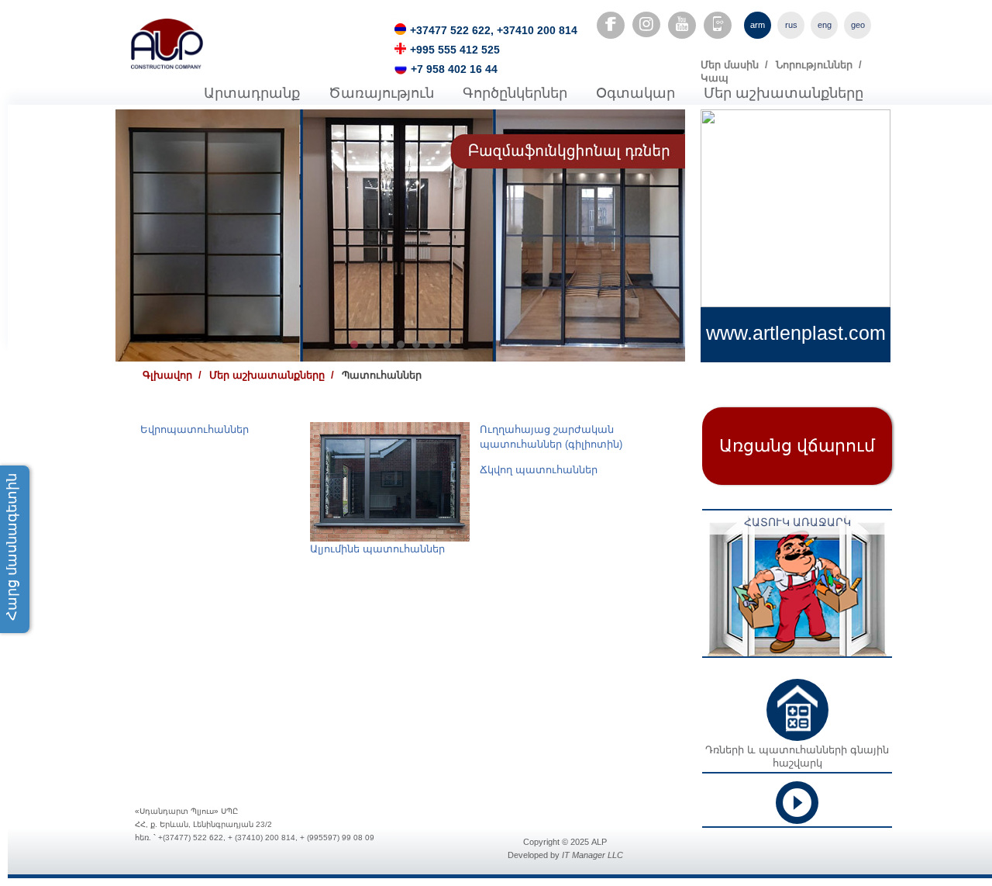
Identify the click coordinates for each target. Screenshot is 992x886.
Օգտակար (635, 93)
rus (791, 24)
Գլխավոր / (172, 375)
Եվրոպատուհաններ (194, 429)
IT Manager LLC (592, 855)
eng (825, 24)
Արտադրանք (252, 93)
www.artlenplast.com (796, 333)
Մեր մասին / (734, 65)
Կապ (714, 78)
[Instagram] (646, 24)
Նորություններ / (819, 65)
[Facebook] (611, 23)
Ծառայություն (381, 93)
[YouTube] (682, 23)
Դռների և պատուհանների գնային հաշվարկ (797, 756)
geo (858, 24)
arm (757, 24)
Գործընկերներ (515, 93)
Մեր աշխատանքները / (271, 375)
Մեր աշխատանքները (783, 93)
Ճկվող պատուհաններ (539, 470)
